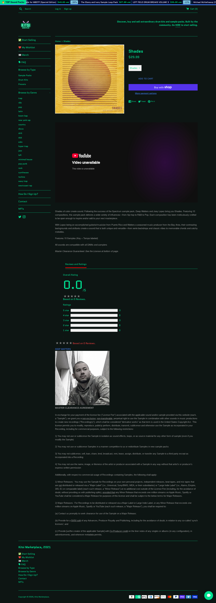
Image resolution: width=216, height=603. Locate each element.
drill (20, 133)
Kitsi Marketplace (42, 597)
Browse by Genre (34, 92)
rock (20, 168)
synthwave (23, 172)
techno (21, 177)
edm (20, 142)
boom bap (23, 115)
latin (20, 111)
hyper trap (23, 146)
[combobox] (39, 9)
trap (20, 98)
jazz (20, 150)
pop (20, 107)
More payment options (146, 93)
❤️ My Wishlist (26, 47)
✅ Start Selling (27, 40)
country (22, 124)
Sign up (67, 8)
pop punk (22, 163)
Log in (58, 8)
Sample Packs (25, 75)
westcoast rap (25, 185)
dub (20, 137)
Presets (22, 84)
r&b (20, 102)
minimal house (25, 159)
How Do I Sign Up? (28, 194)
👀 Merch (23, 55)
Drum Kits (23, 79)
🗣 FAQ (22, 62)
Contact (22, 201)
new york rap (24, 120)
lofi (19, 155)
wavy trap (22, 181)
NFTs (21, 208)
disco (21, 128)
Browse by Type (34, 69)
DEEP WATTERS (63, 349)
